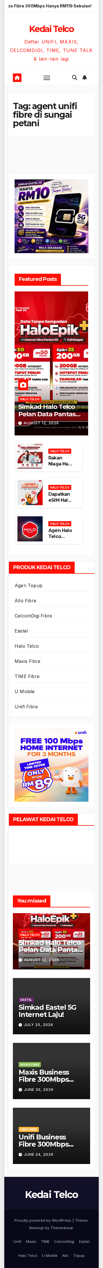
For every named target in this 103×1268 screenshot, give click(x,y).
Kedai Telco (51, 29)
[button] (74, 78)
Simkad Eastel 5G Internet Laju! (47, 1011)
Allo (65, 1255)
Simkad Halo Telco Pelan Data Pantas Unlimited (47, 414)
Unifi (17, 1241)
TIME (45, 1241)
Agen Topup (28, 585)
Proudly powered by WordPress (43, 1220)
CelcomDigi (64, 1241)
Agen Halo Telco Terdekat (60, 536)
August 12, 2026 (41, 423)
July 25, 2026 (38, 1025)
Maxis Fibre (27, 661)
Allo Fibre (25, 600)
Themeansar (61, 1227)
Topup (79, 1255)
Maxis (31, 1241)
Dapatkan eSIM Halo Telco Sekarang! (59, 503)
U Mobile (25, 691)
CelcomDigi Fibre (33, 616)
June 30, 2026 (39, 1089)
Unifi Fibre (26, 706)
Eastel (21, 631)
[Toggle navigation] (47, 78)
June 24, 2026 (39, 1154)
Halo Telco (29, 399)
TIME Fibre (27, 676)
